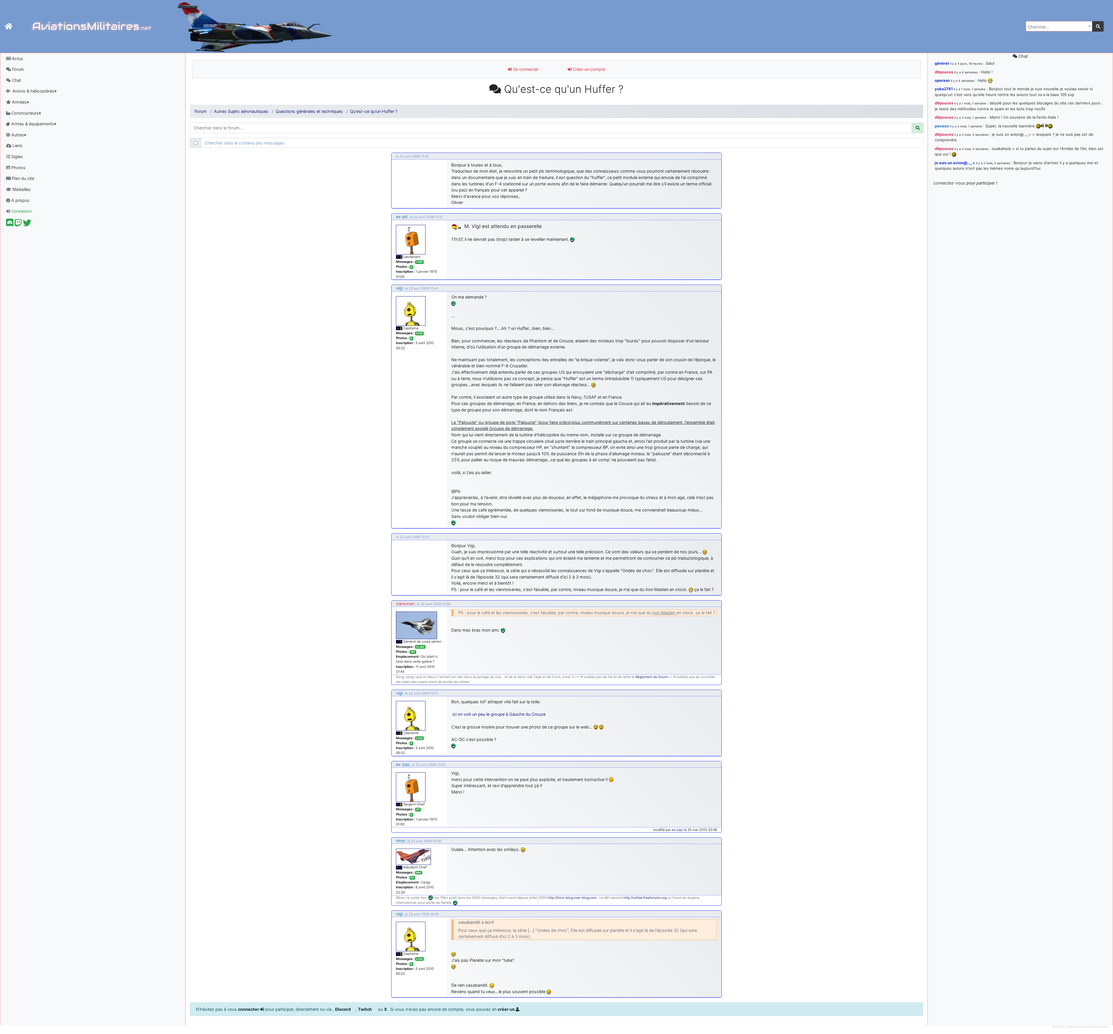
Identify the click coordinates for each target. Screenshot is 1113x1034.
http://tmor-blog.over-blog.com (572, 898)
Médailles (21, 189)
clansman (405, 603)
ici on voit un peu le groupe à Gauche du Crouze (498, 714)
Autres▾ (18, 134)
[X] (27, 224)
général (942, 63)
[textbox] (1057, 27)
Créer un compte (588, 69)
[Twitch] (18, 224)
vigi (399, 287)
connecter (249, 1009)
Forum (17, 69)
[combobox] (1059, 26)
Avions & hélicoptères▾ (34, 90)
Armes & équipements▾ (33, 123)
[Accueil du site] (8, 26)
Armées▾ (20, 102)
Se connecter (525, 69)
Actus (17, 58)
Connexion (21, 211)
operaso (942, 80)
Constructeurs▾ (25, 113)
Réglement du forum (651, 677)
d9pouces (944, 72)
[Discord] (9, 224)
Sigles (16, 156)
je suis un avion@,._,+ (955, 162)
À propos (20, 200)
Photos (18, 167)
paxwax (942, 126)
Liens (17, 145)
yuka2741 (944, 88)
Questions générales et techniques (309, 111)
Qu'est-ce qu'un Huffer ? (373, 111)
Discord (343, 1009)
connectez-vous (949, 182)
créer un (507, 1009)
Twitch (365, 1009)
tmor (400, 840)
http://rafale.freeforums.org (645, 898)
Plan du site (22, 178)
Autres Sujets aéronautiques (241, 111)
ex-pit (402, 216)
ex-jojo (403, 764)
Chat (16, 80)
